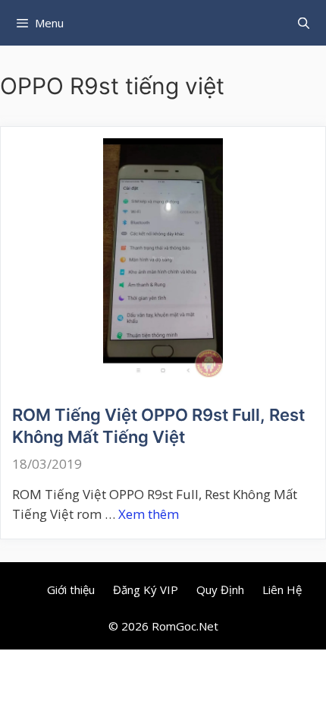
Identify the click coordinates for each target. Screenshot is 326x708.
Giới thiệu (71, 589)
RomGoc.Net (185, 626)
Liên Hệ (282, 589)
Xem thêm (148, 514)
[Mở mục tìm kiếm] (303, 23)
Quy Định (220, 589)
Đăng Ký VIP (145, 589)
